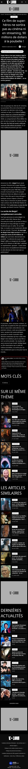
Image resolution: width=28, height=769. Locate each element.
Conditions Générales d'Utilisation (9, 743)
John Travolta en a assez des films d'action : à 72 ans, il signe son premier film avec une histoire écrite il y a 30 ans (19, 478)
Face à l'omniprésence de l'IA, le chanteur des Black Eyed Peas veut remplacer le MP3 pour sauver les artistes (19, 642)
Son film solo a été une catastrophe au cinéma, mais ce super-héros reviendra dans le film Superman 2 (19, 423)
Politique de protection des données (13, 750)
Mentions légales (13, 745)
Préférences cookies (20, 756)
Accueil (2, 14)
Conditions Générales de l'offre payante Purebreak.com (13, 753)
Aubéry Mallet (10, 358)
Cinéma (14, 14)
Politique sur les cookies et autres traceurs (13, 748)
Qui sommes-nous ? (21, 743)
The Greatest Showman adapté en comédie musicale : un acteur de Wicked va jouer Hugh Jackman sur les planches (19, 629)
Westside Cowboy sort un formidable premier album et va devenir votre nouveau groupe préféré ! (19, 669)
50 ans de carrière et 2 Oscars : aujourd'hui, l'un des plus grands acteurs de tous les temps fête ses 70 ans (18, 533)
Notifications (6, 756)
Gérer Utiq (12, 756)
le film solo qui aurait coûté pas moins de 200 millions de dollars (13, 123)
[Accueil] (11, 2)
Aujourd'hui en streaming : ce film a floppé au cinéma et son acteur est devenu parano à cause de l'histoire (19, 451)
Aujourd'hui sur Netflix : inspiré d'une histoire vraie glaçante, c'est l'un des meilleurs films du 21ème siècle (19, 519)
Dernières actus (8, 14)
